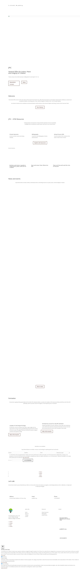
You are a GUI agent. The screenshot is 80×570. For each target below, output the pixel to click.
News (24, 82)
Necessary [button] (3, 555)
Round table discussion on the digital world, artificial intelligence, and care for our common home (26, 297)
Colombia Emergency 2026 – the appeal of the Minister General (20, 234)
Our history (40, 107)
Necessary (5, 556)
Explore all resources (40, 143)
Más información (14, 434)
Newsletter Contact (13, 83)
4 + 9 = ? (10, 460)
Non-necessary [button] (4, 562)
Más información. (26, 457)
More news (40, 386)
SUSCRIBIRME (28, 460)
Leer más (10, 240)
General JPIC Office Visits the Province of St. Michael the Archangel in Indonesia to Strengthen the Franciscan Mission (30, 364)
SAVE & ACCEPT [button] (4, 568)
